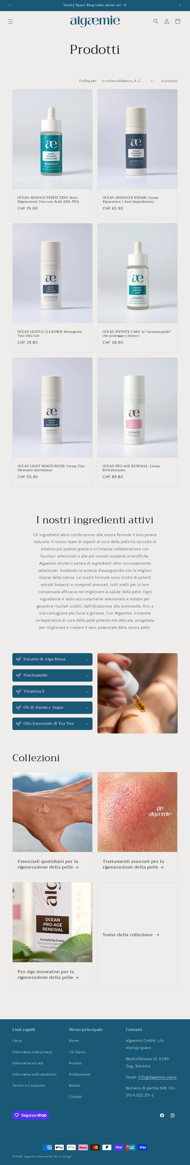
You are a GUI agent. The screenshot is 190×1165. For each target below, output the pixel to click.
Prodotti (75, 1063)
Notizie (74, 1086)
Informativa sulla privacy (32, 1052)
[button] (10, 21)
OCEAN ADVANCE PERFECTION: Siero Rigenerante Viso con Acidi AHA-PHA (48, 200)
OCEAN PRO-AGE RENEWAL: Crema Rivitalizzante (131, 468)
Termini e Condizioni (28, 1086)
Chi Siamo (77, 1052)
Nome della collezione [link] (128, 934)
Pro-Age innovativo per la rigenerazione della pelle (46, 975)
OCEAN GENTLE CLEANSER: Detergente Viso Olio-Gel (50, 334)
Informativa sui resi (27, 1063)
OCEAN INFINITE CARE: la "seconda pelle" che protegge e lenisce (137, 334)
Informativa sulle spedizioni (34, 1075)
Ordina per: (88, 81)
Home (74, 1041)
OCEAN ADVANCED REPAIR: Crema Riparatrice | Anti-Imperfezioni (130, 200)
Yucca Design (63, 1156)
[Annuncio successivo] (180, 5)
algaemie (30, 1156)
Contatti (75, 1097)
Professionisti (79, 1075)
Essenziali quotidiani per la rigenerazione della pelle (48, 864)
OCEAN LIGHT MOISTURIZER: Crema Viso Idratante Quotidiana (51, 468)
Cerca (17, 1041)
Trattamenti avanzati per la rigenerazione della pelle (133, 864)
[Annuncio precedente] (9, 5)
